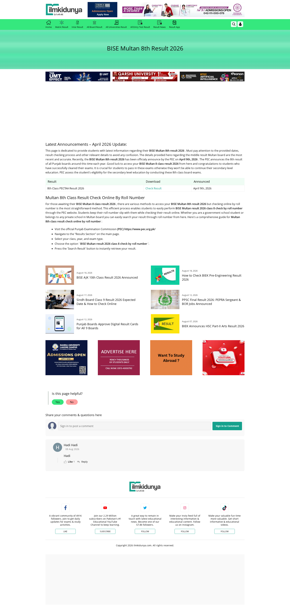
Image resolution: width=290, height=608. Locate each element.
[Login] (240, 24)
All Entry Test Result (140, 27)
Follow (145, 531)
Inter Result (77, 27)
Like (65, 531)
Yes (58, 402)
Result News (159, 27)
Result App (174, 27)
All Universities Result (116, 27)
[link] (102, 9)
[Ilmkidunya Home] (63, 10)
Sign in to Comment (227, 426)
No (72, 402)
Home (48, 27)
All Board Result (94, 27)
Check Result (154, 188)
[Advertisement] (145, 107)
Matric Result (61, 27)
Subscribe (105, 531)
